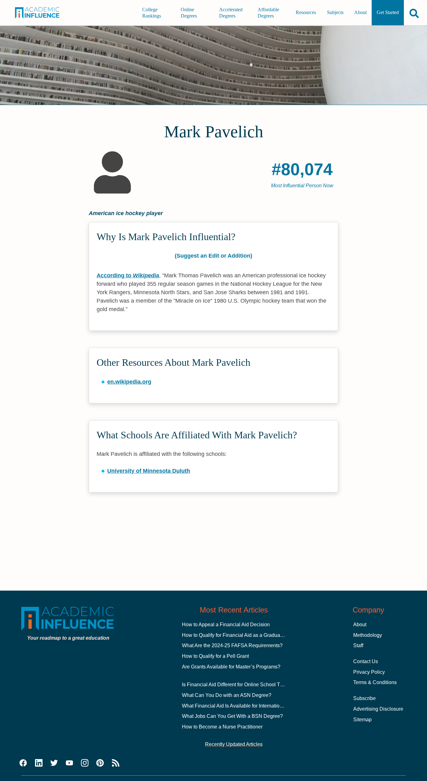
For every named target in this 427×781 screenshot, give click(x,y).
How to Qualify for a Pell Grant (215, 656)
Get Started (388, 12)
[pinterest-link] (100, 763)
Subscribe (364, 698)
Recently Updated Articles (234, 744)
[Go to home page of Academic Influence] (41, 12)
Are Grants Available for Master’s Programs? (231, 666)
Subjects (335, 12)
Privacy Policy (369, 672)
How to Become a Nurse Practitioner (222, 726)
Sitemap (362, 719)
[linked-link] (39, 763)
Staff (358, 645)
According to (128, 275)
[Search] (414, 13)
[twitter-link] (54, 763)
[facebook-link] (23, 763)
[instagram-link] (85, 763)
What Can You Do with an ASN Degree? (226, 695)
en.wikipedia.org (129, 382)
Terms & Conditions (375, 682)
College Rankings (151, 12)
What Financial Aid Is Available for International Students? (246, 705)
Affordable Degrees (268, 12)
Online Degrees (189, 12)
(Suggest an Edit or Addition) (213, 256)
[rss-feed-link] (116, 763)
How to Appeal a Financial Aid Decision (226, 624)
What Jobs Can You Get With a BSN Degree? (232, 716)
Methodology (367, 635)
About (360, 12)
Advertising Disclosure (378, 709)
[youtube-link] (69, 763)
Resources (306, 12)
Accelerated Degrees (231, 12)
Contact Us (365, 661)
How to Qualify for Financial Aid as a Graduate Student (242, 635)
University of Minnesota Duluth (148, 471)
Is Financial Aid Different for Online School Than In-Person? (248, 684)
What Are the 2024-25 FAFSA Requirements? (232, 645)
